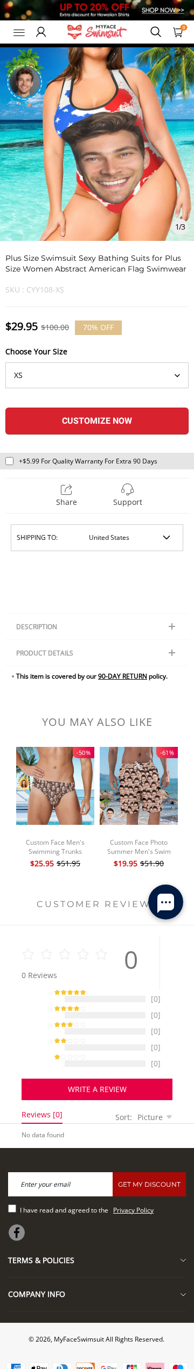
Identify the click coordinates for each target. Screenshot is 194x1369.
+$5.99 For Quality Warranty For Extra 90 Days (88, 461)
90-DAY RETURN (122, 676)
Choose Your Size (36, 351)
